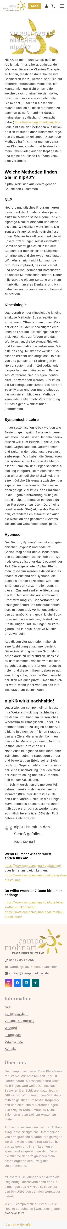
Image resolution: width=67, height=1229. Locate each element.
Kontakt (10, 1048)
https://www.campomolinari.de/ (36, 122)
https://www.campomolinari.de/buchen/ (33, 865)
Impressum (13, 1034)
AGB (8, 1007)
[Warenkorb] (53, 6)
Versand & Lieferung (19, 1021)
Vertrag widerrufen (18, 1224)
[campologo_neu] (14, 6)
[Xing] (35, 983)
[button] (61, 6)
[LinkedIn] (26, 983)
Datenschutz (14, 1041)
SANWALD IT (14, 1213)
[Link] (46, 6)
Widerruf (11, 1027)
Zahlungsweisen (16, 1013)
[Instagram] (8, 983)
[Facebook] (17, 983)
